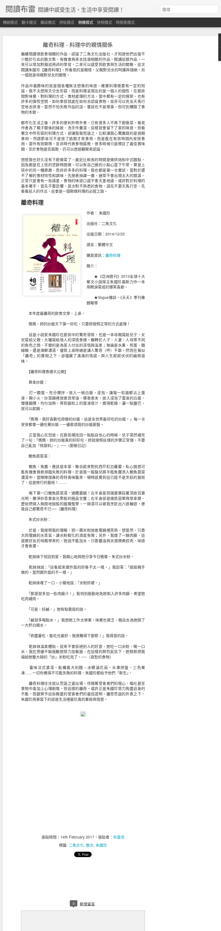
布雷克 (119, 837)
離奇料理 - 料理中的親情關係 (78, 45)
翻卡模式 (29, 22)
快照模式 (104, 22)
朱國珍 (101, 845)
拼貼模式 (66, 22)
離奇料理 (112, 255)
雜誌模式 (48, 22)
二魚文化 (76, 845)
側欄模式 (85, 22)
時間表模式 (125, 22)
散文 (90, 845)
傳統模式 (10, 22)
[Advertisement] (175, 128)
